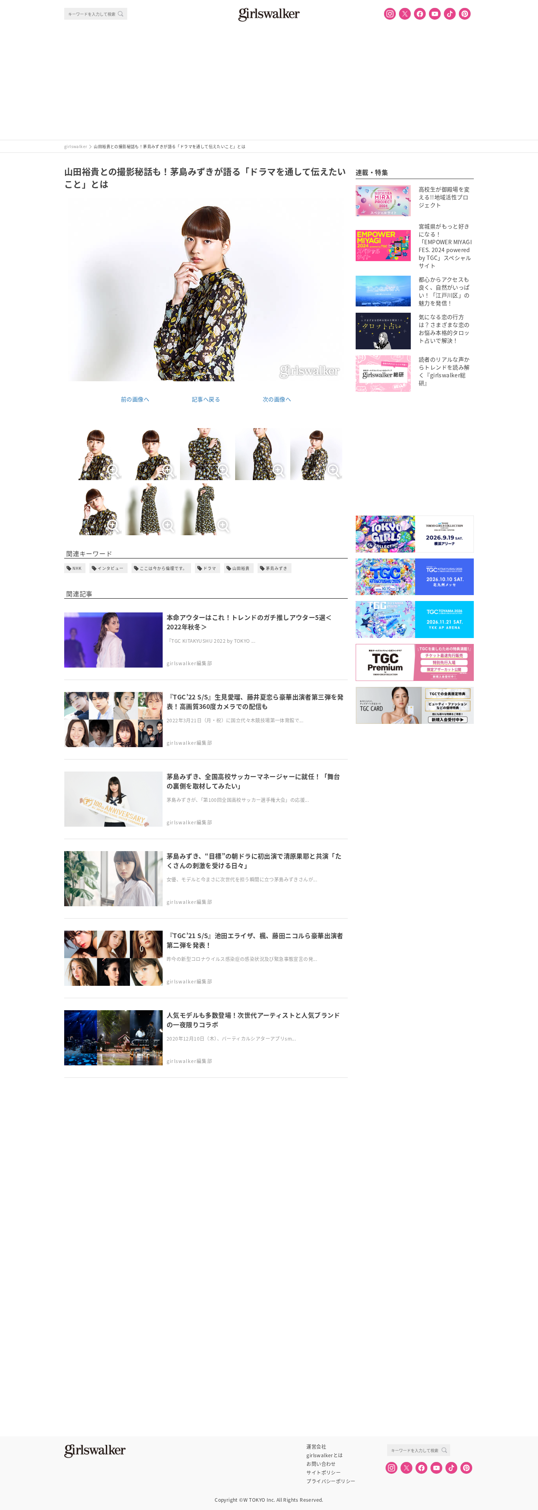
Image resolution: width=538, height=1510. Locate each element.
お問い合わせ (321, 1464)
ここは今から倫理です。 (163, 568)
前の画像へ (135, 399)
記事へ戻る (206, 399)
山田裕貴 (241, 568)
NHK (77, 568)
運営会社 (316, 1446)
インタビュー (111, 568)
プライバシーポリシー (330, 1481)
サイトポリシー (323, 1472)
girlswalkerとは (324, 1455)
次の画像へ (277, 399)
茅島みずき (277, 568)
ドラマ (209, 568)
